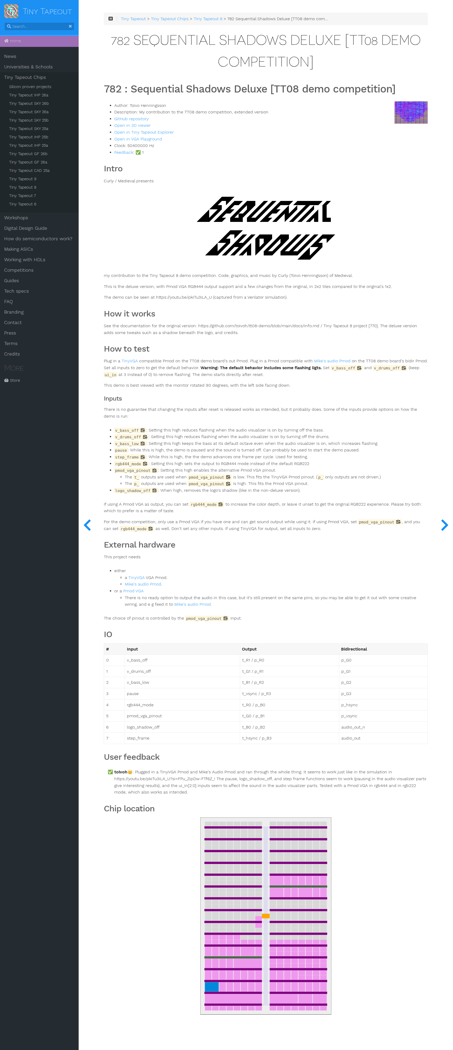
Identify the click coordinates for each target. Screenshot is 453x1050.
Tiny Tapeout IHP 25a (28, 145)
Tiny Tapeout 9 (22, 179)
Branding (14, 312)
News (10, 56)
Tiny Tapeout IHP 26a (28, 95)
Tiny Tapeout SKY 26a (28, 112)
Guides (11, 280)
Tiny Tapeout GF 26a (28, 162)
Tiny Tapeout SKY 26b (29, 103)
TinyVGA (130, 361)
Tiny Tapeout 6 (22, 204)
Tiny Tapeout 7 (22, 195)
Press (10, 333)
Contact (13, 322)
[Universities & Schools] (87, 525)
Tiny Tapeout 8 (22, 187)
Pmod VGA (133, 591)
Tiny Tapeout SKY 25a (28, 128)
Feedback (123, 152)
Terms (11, 343)
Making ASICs (18, 249)
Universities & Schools (28, 66)
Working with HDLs (24, 259)
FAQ (8, 301)
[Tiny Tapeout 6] (444, 525)
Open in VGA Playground (138, 139)
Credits (12, 354)
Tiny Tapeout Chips (25, 77)
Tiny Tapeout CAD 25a (29, 170)
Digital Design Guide (25, 228)
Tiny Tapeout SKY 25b (28, 120)
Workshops (16, 217)
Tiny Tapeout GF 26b (28, 153)
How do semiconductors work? (38, 238)
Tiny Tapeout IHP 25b (28, 137)
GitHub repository (131, 119)
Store (14, 380)
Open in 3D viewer (132, 125)
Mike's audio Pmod (332, 361)
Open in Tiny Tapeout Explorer (144, 132)
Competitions (19, 270)
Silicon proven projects (30, 86)
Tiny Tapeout (133, 19)
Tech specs (16, 291)
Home (15, 41)
